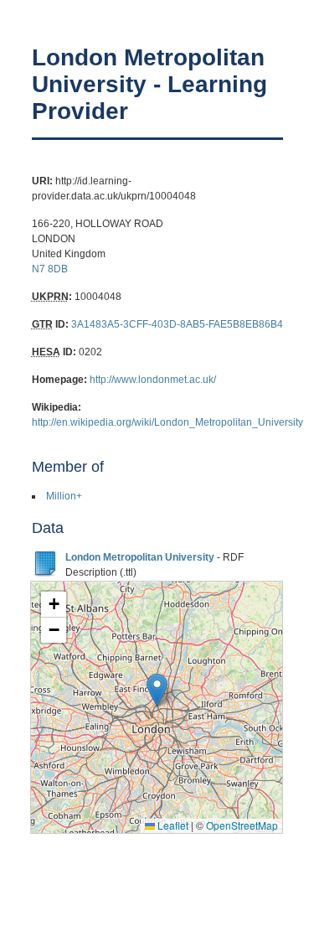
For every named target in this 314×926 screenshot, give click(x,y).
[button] (157, 690)
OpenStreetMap (242, 825)
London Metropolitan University (139, 557)
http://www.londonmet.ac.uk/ (153, 379)
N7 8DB (50, 269)
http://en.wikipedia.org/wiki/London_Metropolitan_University (167, 422)
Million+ (64, 496)
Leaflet (171, 825)
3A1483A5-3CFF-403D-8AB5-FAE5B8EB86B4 (177, 324)
